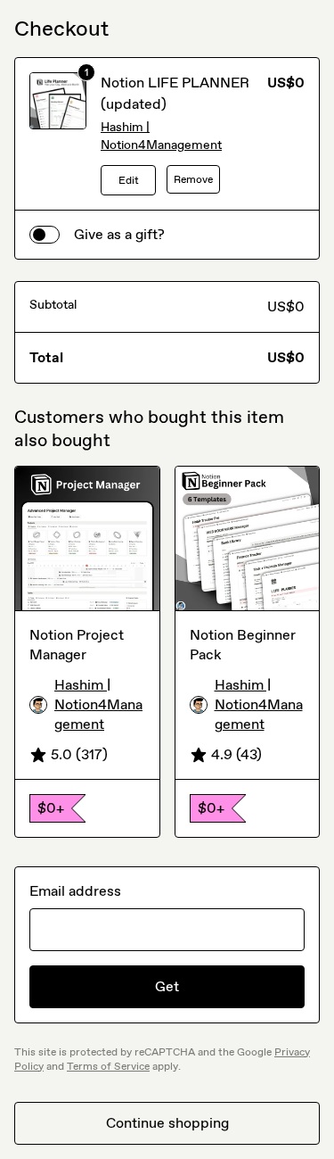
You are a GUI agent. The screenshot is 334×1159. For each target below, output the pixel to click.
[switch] (44, 235)
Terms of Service (108, 1066)
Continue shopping (167, 1122)
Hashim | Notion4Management (161, 136)
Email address (75, 890)
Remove (193, 179)
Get (167, 986)
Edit (128, 180)
